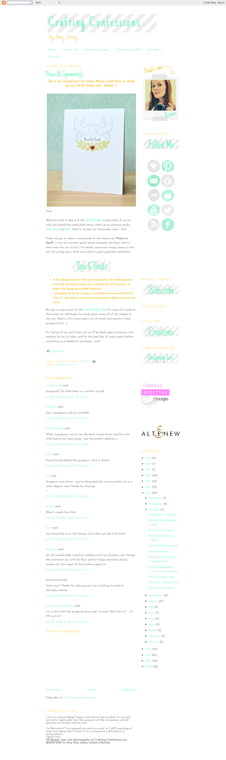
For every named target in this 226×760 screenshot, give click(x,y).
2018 (148, 464)
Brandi (50, 506)
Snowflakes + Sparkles (162, 514)
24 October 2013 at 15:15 (66, 570)
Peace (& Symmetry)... (65, 75)
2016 (148, 475)
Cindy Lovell (54, 385)
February (155, 636)
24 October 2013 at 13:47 (67, 518)
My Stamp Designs (96, 49)
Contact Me (70, 49)
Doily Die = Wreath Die (163, 582)
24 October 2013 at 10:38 (67, 444)
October (154, 509)
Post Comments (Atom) (78, 697)
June (152, 613)
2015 (148, 481)
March (153, 630)
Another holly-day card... (163, 545)
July (151, 607)
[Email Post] (93, 361)
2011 (148, 655)
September (156, 595)
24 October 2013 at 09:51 (67, 397)
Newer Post (53, 690)
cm (48, 476)
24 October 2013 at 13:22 (67, 496)
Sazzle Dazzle (55, 428)
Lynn (49, 454)
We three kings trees (161, 577)
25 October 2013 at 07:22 (67, 622)
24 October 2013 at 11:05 (67, 466)
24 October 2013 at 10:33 (67, 418)
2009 (149, 666)
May (152, 618)
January (154, 642)
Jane (49, 527)
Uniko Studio (66, 364)
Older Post (129, 690)
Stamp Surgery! (158, 551)
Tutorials (53, 56)
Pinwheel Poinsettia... (161, 588)
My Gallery (154, 49)
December (156, 498)
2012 (148, 649)
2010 (148, 661)
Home (52, 49)
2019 (148, 458)
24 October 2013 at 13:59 (67, 539)
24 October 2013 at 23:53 (67, 596)
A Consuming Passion (60, 605)
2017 (148, 469)
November (156, 504)
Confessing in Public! (128, 49)
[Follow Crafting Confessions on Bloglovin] (153, 172)
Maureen (51, 549)
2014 (148, 487)
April (152, 624)
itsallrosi (51, 407)
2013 (148, 493)
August (154, 601)
